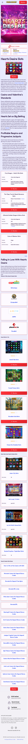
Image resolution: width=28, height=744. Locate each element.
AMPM (14, 317)
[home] (11, 3)
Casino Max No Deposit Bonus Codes (14, 658)
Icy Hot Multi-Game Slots (14, 525)
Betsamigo (14, 288)
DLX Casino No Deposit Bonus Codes (14, 620)
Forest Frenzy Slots (14, 388)
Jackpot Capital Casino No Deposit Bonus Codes (14, 636)
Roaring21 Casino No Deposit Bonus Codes (14, 613)
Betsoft (7, 128)
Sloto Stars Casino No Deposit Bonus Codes (14, 628)
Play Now (23, 2)
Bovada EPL (14, 604)
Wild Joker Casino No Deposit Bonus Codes (13, 597)
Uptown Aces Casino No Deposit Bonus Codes (14, 675)
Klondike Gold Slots (14, 416)
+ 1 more (22, 198)
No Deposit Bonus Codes (10, 739)
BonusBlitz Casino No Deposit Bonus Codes (14, 644)
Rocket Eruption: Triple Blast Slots (14, 551)
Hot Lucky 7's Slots (14, 499)
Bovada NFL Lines (14, 589)
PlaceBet (14, 331)
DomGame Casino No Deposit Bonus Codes (14, 682)
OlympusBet (14, 302)
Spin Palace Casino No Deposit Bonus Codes (14, 651)
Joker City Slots (14, 473)
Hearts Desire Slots (19, 83)
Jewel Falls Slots (14, 359)
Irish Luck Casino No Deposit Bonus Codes (14, 667)
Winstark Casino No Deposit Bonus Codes (14, 574)
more (26, 256)
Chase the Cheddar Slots (14, 445)
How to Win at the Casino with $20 (14, 566)
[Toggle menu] (2, 2)
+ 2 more (13, 226)
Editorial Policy (20, 739)
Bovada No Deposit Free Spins (14, 581)
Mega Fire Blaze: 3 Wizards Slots (18, 52)
